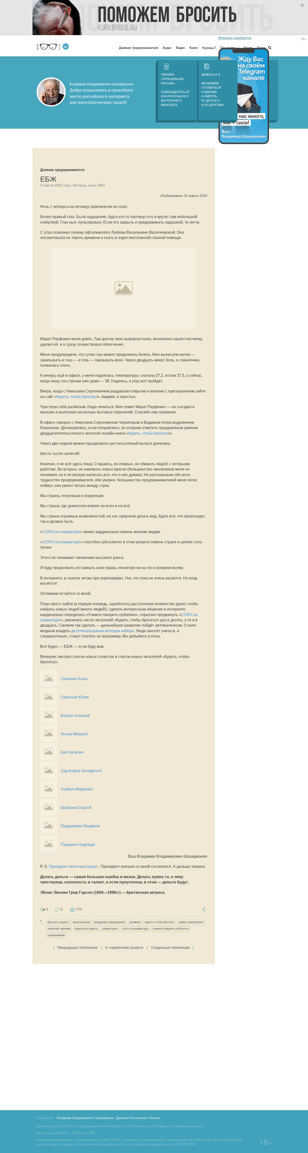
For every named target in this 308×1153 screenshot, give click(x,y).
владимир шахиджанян (109, 922)
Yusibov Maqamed (76, 789)
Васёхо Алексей (75, 716)
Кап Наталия (72, 752)
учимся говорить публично (171, 929)
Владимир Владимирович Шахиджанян (85, 1118)
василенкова (81, 922)
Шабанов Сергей (76, 808)
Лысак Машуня (74, 734)
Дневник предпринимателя (138, 48)
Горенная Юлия (75, 697)
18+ (303, 39)
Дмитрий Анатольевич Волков (138, 1118)
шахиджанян (56, 935)
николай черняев (59, 929)
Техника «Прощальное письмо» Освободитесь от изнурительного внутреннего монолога (175, 89)
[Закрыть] (302, 5)
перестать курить (86, 929)
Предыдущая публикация (77, 947)
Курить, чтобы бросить (76, 397)
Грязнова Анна (74, 679)
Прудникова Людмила (80, 826)
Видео (180, 48)
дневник (135, 922)
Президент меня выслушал (73, 866)
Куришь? (209, 48)
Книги (193, 48)
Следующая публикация (171, 947)
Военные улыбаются (234, 38)
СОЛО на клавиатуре (61, 532)
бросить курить (58, 922)
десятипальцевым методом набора (102, 631)
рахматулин (110, 929)
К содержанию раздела (124, 947)
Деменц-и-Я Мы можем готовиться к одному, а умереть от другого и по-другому (212, 89)
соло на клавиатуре (135, 929)
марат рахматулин (191, 922)
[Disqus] (123, 1036)
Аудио (167, 48)
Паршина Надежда (78, 844)
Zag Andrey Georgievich (81, 771)
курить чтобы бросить (160, 922)
